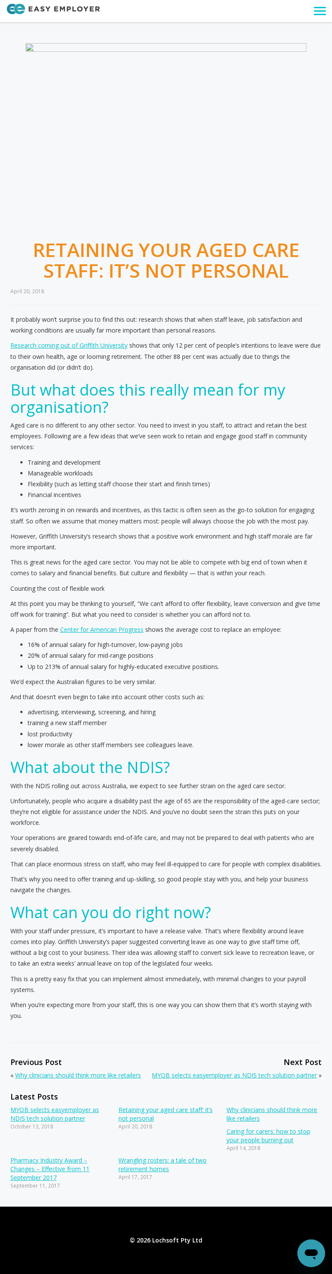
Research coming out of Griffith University (69, 345)
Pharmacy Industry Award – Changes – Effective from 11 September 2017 (49, 1169)
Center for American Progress (102, 629)
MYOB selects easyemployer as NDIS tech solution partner (234, 1075)
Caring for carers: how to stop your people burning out (268, 1135)
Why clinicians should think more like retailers (78, 1075)
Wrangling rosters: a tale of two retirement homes (162, 1164)
